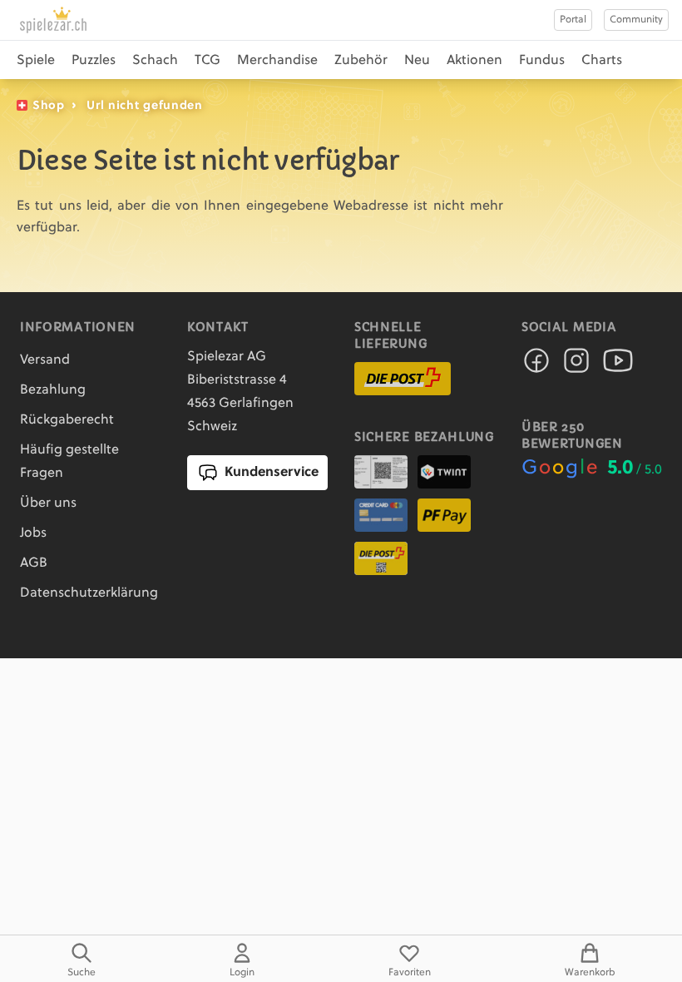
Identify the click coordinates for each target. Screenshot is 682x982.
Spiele (36, 60)
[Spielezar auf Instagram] (576, 365)
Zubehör (361, 60)
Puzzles (94, 60)
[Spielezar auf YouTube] (618, 365)
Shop (48, 106)
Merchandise (277, 60)
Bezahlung (53, 390)
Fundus (542, 60)
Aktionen (474, 60)
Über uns (48, 503)
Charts (601, 60)
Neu (417, 60)
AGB (33, 563)
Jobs (33, 533)
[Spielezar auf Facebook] (536, 365)
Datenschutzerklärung (89, 593)
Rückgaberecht (67, 420)
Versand (45, 360)
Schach (155, 60)
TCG (207, 60)
